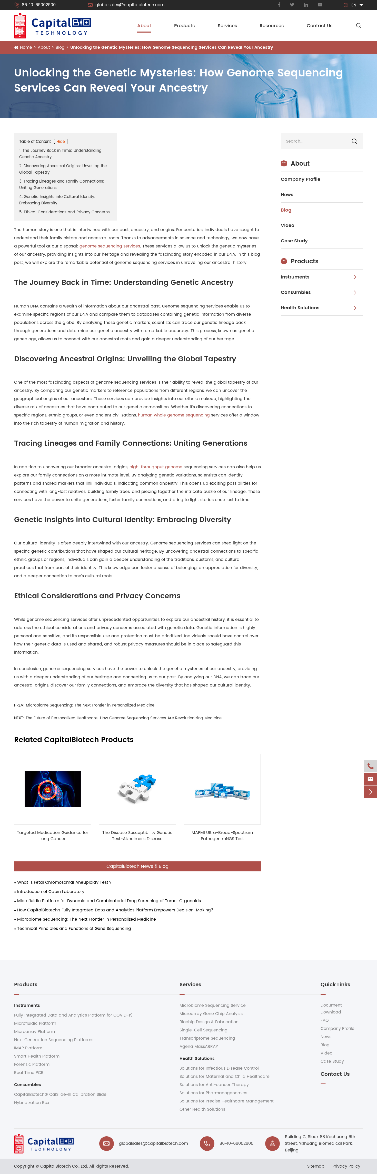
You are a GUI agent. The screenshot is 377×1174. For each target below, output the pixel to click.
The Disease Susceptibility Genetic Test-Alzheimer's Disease (137, 836)
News (287, 195)
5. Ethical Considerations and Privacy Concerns (64, 212)
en (353, 5)
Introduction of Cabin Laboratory (50, 891)
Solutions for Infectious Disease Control (219, 1068)
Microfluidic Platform (35, 1023)
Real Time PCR (29, 1072)
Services (227, 25)
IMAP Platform (28, 1048)
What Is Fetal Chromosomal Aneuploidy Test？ (64, 882)
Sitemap (315, 1166)
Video (287, 225)
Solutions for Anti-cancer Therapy (214, 1084)
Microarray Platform (34, 1031)
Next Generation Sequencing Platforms (53, 1040)
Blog (60, 47)
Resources (272, 25)
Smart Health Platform (36, 1056)
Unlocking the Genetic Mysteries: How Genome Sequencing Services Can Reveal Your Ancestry (171, 47)
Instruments (295, 277)
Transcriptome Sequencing (207, 1038)
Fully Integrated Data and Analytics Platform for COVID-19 (73, 1015)
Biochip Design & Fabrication (209, 1022)
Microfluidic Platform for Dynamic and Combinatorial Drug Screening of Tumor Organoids (109, 901)
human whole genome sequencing (174, 415)
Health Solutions (300, 308)
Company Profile (300, 179)
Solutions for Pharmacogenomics (213, 1093)
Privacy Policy (346, 1166)
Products (184, 25)
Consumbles (296, 292)
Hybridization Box (31, 1102)
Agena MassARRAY (199, 1046)
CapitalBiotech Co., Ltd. (64, 1166)
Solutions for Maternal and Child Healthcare (225, 1076)
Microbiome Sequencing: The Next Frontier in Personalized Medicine (90, 705)
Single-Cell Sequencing (203, 1030)
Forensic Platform (31, 1064)
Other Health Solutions (202, 1109)
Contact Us (320, 25)
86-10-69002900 (35, 5)
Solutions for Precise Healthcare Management (227, 1101)
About (144, 25)
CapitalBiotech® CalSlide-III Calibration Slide (60, 1094)
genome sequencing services (110, 246)
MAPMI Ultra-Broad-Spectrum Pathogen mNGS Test (222, 836)
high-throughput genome (156, 467)
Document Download (331, 1009)
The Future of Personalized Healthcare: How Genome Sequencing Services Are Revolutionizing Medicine (124, 718)
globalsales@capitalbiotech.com (126, 5)
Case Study (294, 241)
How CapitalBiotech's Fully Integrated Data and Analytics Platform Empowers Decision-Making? (115, 910)
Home (26, 47)
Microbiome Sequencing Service (213, 1005)
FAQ (325, 1020)
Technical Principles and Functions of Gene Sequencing (74, 928)
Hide (60, 141)
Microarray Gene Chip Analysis (211, 1013)
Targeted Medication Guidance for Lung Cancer (52, 836)
